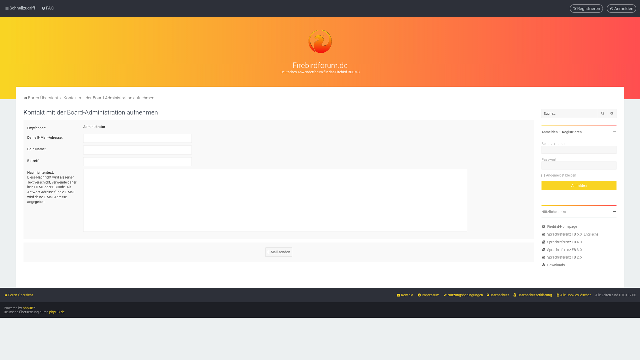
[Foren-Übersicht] (320, 42)
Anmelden (550, 132)
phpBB (28, 308)
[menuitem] (47, 8)
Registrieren (572, 132)
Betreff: (33, 161)
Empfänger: (36, 128)
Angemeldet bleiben (561, 175)
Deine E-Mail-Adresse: (45, 138)
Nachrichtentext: (40, 172)
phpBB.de (56, 312)
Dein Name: (36, 149)
